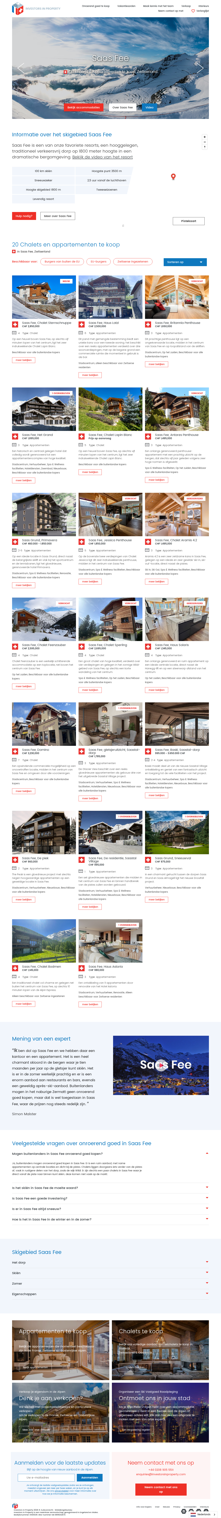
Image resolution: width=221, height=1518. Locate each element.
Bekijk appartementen (35, 1367)
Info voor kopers (144, 1507)
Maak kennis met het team (158, 6)
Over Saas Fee (123, 107)
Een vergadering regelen (136, 1430)
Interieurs (204, 6)
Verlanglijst (202, 11)
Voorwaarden (190, 1507)
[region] (158, 181)
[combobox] (203, 1514)
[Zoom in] (204, 136)
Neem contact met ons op (161, 1489)
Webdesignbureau (63, 1510)
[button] (173, 177)
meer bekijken (24, 360)
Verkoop (186, 6)
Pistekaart (188, 221)
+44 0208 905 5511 (161, 1470)
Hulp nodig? (24, 216)
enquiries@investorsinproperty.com (161, 1474)
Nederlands (204, 1514)
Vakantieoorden (126, 6)
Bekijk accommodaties (84, 107)
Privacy (176, 1507)
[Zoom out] (204, 141)
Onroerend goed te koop (96, 6)
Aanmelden (89, 1477)
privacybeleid (62, 1491)
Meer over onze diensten (36, 1430)
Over (157, 1507)
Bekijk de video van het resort (102, 157)
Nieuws (166, 1507)
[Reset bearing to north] (204, 146)
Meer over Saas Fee (57, 216)
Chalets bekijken (135, 1367)
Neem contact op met (170, 11)
